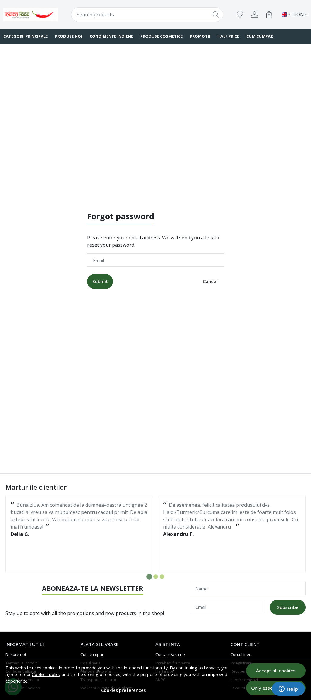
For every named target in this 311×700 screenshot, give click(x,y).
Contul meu (241, 654)
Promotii (200, 36)
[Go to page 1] (149, 577)
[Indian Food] (30, 14)
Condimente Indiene (111, 36)
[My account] (254, 14)
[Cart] (269, 14)
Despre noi (15, 654)
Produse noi (68, 36)
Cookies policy (46, 674)
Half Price (228, 36)
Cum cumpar (259, 36)
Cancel (210, 281)
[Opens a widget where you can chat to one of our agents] (288, 689)
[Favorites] (240, 14)
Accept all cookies (276, 671)
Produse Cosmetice (161, 36)
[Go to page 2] (155, 576)
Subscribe (288, 607)
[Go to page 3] (162, 576)
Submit (100, 281)
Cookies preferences (123, 690)
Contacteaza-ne (170, 654)
